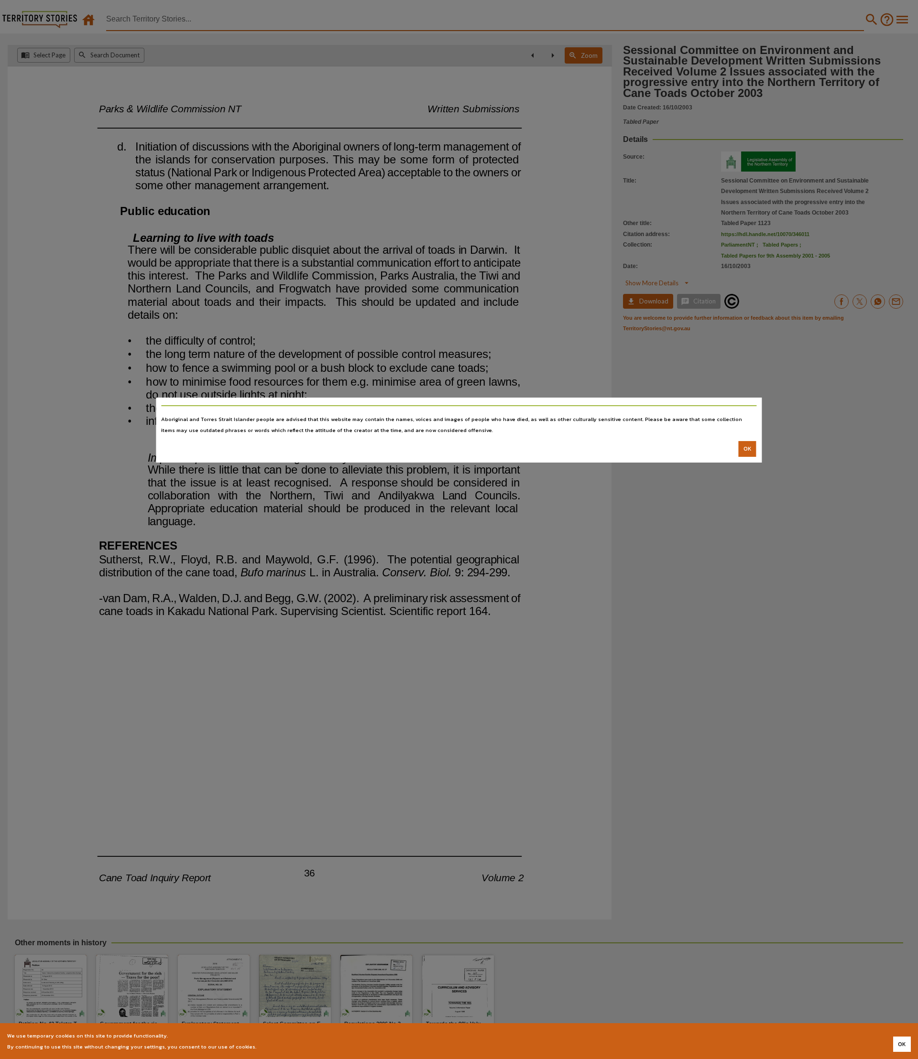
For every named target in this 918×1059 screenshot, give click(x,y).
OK (747, 448)
